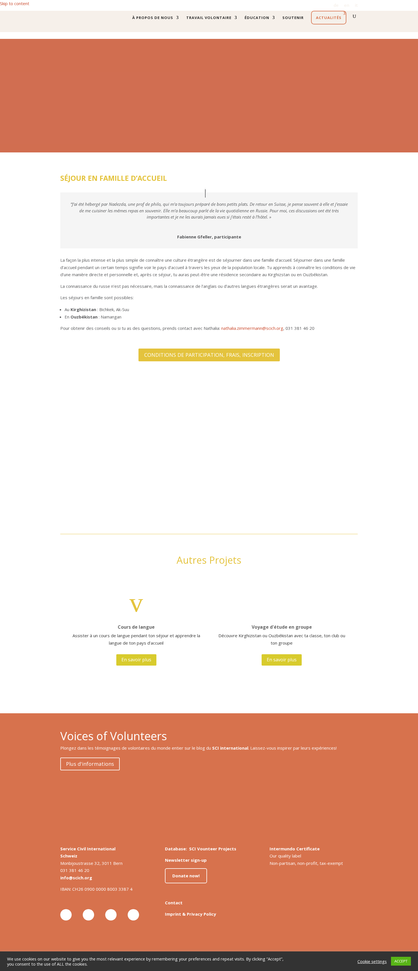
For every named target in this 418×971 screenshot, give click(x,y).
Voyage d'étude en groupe (282, 627)
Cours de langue (136, 627)
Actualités (329, 17)
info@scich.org (76, 877)
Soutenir (293, 18)
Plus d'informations (90, 763)
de (336, 5)
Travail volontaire (208, 18)
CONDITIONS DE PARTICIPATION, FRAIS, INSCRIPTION (209, 354)
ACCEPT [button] (400, 961)
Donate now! (186, 875)
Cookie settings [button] (372, 961)
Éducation (257, 18)
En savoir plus (136, 660)
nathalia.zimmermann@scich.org (252, 328)
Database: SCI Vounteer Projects (200, 849)
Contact (174, 902)
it (356, 5)
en (346, 5)
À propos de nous (152, 18)
